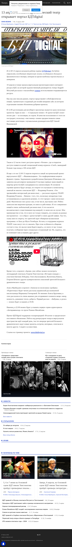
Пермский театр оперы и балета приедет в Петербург (20, 518)
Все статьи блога (9, 435)
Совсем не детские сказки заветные (14, 512)
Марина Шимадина (13, 492)
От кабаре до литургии (11, 425)
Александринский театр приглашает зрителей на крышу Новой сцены (27, 413)
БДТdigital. (46, 71)
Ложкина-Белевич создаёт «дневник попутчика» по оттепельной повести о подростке (33, 408)
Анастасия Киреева (50, 492)
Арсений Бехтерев (62, 495)
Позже (26, 10)
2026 (6, 495)
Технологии (56, 2)
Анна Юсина (6, 22)
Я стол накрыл (8, 428)
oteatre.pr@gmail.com (7, 537)
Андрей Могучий (19, 24)
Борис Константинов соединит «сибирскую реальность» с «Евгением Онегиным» (31, 405)
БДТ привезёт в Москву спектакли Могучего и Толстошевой (22, 500)
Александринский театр (28, 495)
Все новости (7, 416)
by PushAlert (15, 12)
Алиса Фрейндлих (8, 24)
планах (37, 90)
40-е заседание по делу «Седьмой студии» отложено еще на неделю (55, 357)
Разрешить (36, 10)
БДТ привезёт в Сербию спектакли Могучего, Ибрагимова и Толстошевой (27, 515)
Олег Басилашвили (55, 24)
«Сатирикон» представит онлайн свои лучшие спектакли (12, 356)
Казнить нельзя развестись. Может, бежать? (18, 431)
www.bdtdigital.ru (38, 332)
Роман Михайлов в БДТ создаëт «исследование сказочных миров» (25, 509)
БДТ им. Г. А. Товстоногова (33, 24)
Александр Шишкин (14, 495)
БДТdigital (45, 24)
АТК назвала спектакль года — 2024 (14, 521)
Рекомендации (45, 2)
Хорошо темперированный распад (14, 506)
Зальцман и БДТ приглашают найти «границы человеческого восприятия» (27, 503)
